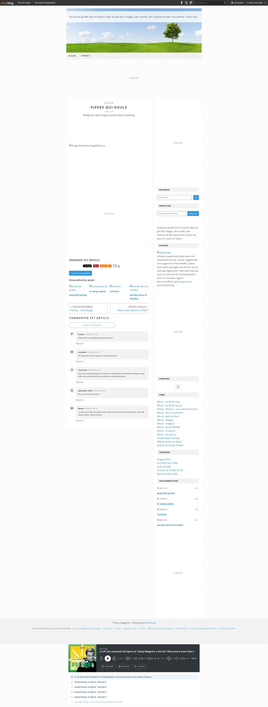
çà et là (109, 103)
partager (125, 666)
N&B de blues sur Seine (169, 441)
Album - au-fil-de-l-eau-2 (169, 405)
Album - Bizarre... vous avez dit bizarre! (177, 409)
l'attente (162, 514)
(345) (164, 466)
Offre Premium (182, 628)
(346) (167, 463)
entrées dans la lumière (170, 525)
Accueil (72, 55)
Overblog (150, 622)
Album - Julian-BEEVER (168, 427)
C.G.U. (142, 628)
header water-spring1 (168, 438)
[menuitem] (72, 56)
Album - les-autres (166, 434)
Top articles (107, 628)
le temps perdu (165, 503)
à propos (141, 666)
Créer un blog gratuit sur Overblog (87, 628)
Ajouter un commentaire (92, 325)
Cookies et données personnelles (204, 628)
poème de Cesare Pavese (170, 445)
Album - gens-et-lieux (168, 416)
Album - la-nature (166, 430)
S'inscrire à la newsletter (80, 273)
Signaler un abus (130, 628)
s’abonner (109, 666)
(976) (163, 459)
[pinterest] (191, 2)
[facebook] (181, 2)
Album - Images (165, 419)
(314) (170, 470)
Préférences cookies (227, 628)
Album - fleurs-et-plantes (170, 412)
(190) (167, 473)
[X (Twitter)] (186, 2)
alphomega (180, 281)
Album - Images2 (165, 423)
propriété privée (166, 493)
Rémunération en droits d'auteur (161, 628)
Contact (85, 55)
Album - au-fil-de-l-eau (168, 401)
